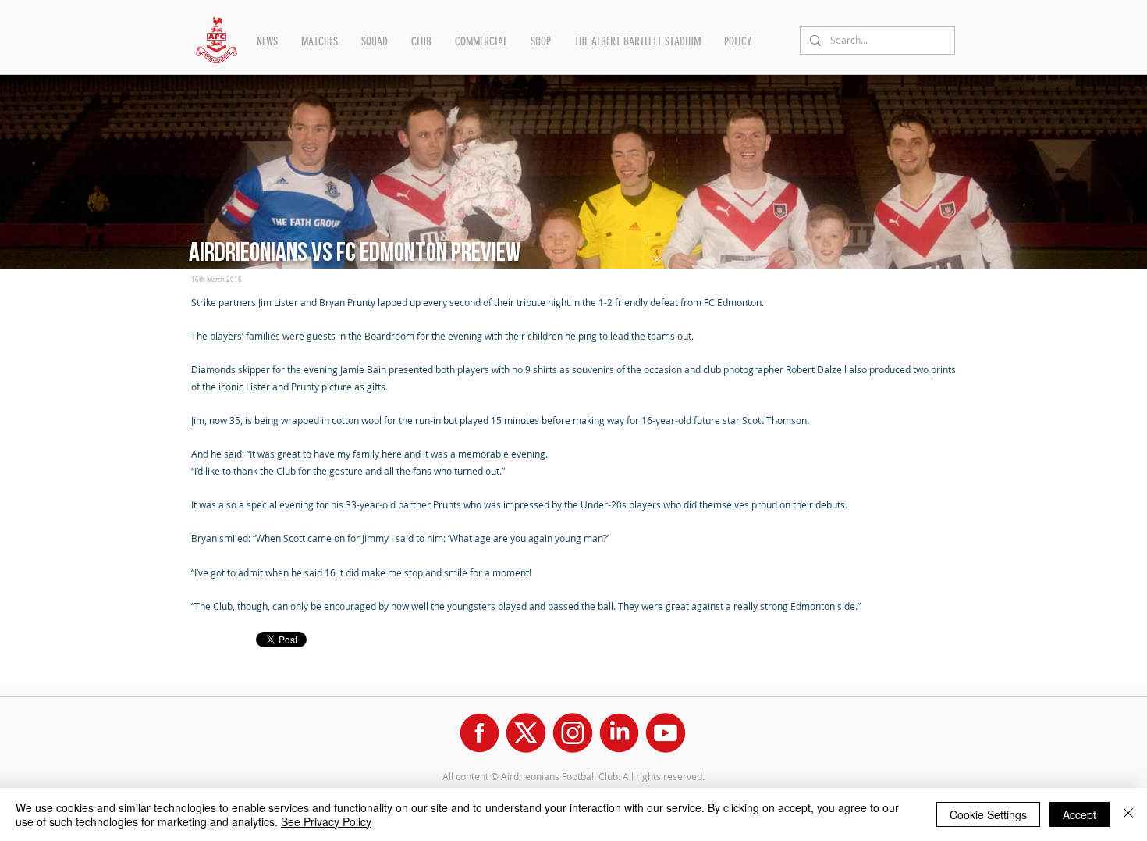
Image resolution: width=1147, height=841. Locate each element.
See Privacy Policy (326, 821)
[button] (267, 41)
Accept (1079, 814)
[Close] (1128, 814)
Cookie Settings (988, 814)
